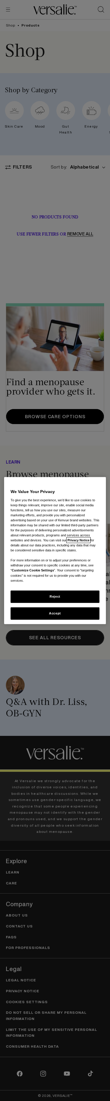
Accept (55, 613)
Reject (55, 596)
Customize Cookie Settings (33, 570)
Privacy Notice (78, 540)
